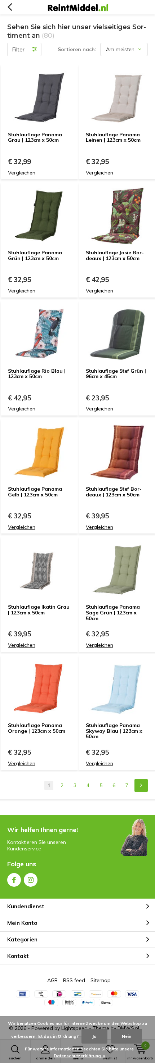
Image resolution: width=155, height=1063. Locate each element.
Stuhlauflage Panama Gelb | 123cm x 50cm (35, 492)
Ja (94, 1036)
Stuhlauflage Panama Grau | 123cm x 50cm (35, 137)
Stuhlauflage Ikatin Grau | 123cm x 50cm (39, 610)
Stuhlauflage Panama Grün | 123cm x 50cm (35, 255)
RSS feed (74, 980)
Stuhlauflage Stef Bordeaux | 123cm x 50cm (114, 492)
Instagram (30, 880)
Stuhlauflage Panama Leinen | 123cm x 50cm (113, 137)
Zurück (9, 7)
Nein (126, 1036)
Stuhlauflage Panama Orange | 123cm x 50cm (36, 728)
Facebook (14, 880)
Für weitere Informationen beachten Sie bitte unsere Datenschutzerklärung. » (79, 1052)
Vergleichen (21, 172)
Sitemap (100, 980)
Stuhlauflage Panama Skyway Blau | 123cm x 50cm (114, 731)
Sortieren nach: (77, 49)
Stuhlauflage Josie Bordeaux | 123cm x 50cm (115, 255)
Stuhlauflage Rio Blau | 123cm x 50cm (37, 374)
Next (141, 785)
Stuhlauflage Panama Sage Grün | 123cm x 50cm (113, 612)
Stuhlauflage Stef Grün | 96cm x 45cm (116, 374)
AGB (52, 980)
